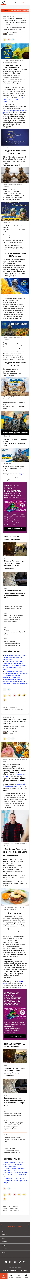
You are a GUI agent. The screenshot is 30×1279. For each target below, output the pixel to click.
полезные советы (14, 1208)
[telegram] (20, 1262)
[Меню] (28, 2)
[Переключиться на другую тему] (20, 2)
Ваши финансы (14, 1270)
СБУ (13, 709)
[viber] (24, 1262)
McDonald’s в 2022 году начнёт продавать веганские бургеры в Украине (15, 1175)
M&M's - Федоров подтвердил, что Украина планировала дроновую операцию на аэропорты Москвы (14, 618)
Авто (21, 1270)
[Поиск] (24, 2)
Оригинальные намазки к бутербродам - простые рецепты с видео (15, 1181)
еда (9, 1206)
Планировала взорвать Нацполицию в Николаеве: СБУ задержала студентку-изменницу (15, 681)
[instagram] (10, 1262)
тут (19, 480)
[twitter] (15, 1262)
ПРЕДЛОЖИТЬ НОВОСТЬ (15, 1226)
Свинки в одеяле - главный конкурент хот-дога (13, 1169)
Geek (25, 1270)
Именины (5, 1210)
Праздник (5, 707)
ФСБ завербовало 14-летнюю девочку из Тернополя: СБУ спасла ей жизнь (14, 657)
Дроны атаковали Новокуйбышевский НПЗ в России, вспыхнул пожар (12, 643)
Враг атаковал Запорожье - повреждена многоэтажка (13, 607)
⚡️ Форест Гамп (15, 10)
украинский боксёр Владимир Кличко (14, 785)
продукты (15, 1206)
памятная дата (20, 709)
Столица (5, 1270)
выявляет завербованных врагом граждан (15, 112)
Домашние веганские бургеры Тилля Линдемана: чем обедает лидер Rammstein (15, 1164)
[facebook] (6, 1262)
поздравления (6, 709)
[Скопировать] (13, 39)
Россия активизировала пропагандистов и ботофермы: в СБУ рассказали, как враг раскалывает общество (15, 674)
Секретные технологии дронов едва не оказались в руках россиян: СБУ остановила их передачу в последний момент (14, 665)
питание (5, 1208)
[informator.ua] (3, 2)
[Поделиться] (9, 39)
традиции (12, 707)
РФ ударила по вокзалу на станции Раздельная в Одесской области (14, 632)
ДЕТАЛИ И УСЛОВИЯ (15, 529)
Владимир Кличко (14, 1210)
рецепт (4, 1206)
